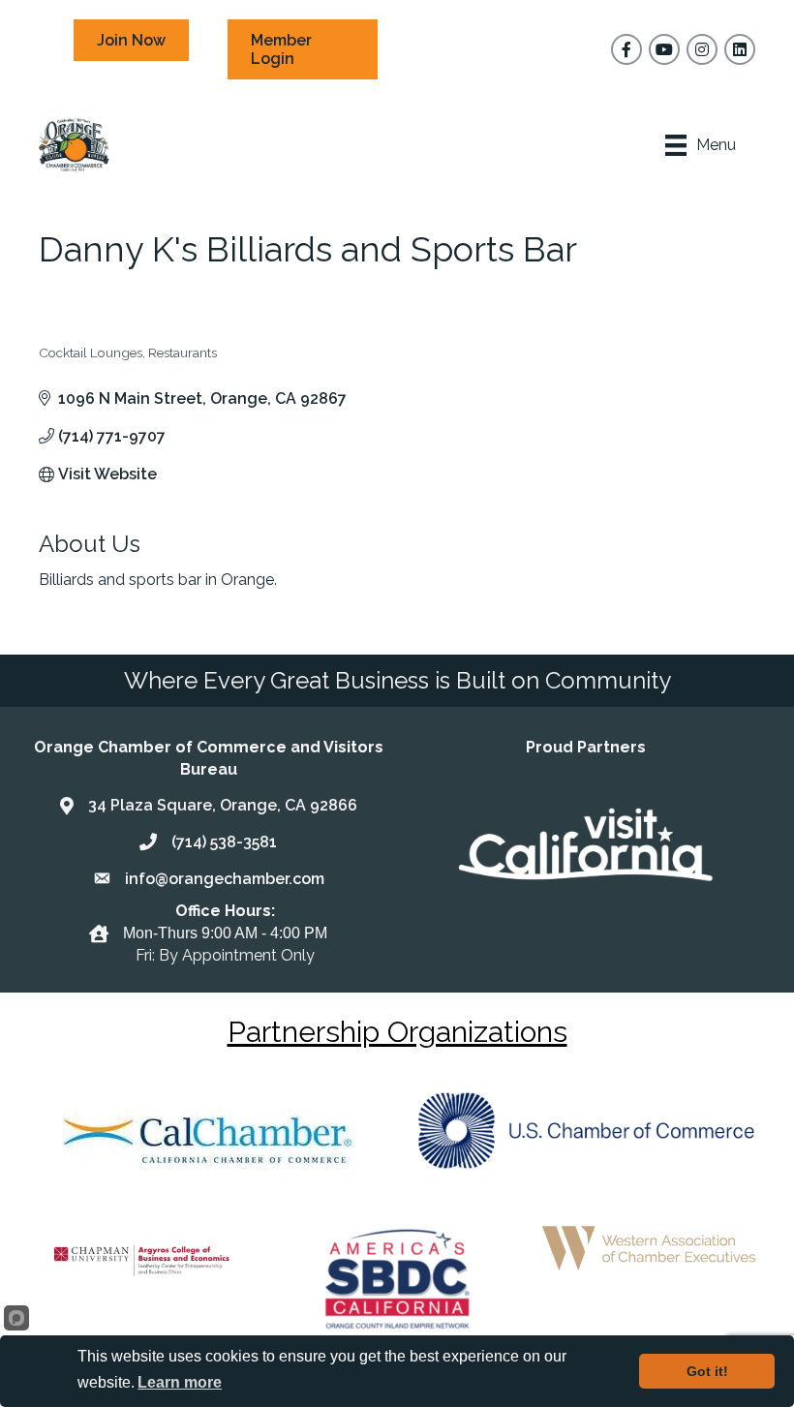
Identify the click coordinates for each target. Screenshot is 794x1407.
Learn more (179, 1382)
